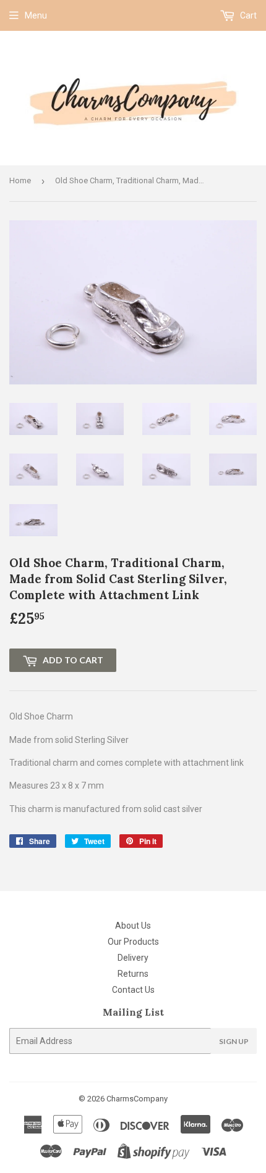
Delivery (133, 958)
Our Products (133, 942)
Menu (36, 15)
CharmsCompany (137, 1098)
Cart (247, 15)
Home (20, 180)
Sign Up (234, 1041)
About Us (133, 926)
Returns (133, 974)
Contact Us (133, 990)
